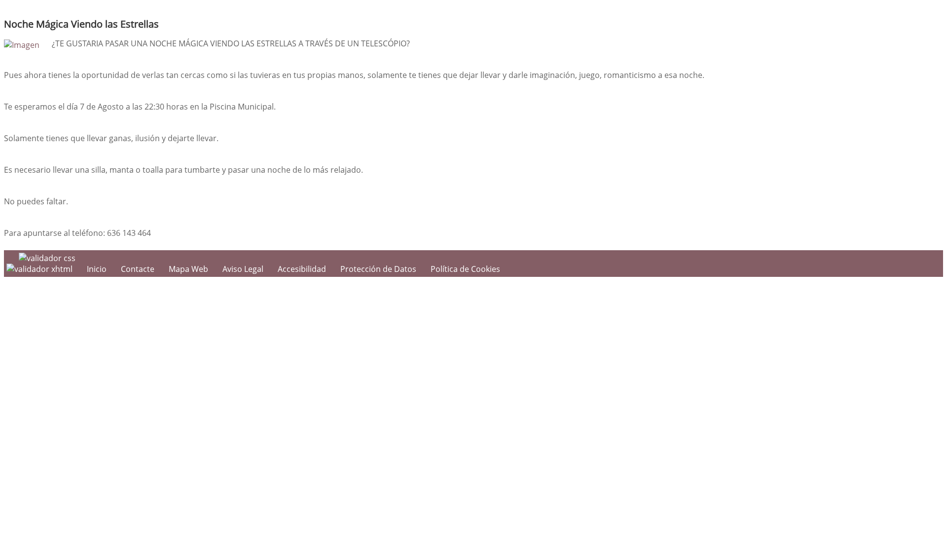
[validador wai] (40, 269)
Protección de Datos (378, 269)
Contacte (137, 269)
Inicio (97, 269)
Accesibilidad (302, 269)
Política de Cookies (465, 269)
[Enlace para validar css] (47, 258)
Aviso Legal (242, 269)
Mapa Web (188, 269)
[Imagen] (21, 44)
